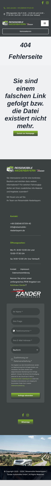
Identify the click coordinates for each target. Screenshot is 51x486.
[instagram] (47, 2)
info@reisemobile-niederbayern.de (21, 379)
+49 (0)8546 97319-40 (20, 223)
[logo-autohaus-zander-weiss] (25, 290)
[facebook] (43, 2)
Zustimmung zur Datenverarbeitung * (23, 359)
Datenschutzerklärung (17, 385)
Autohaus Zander (18, 285)
